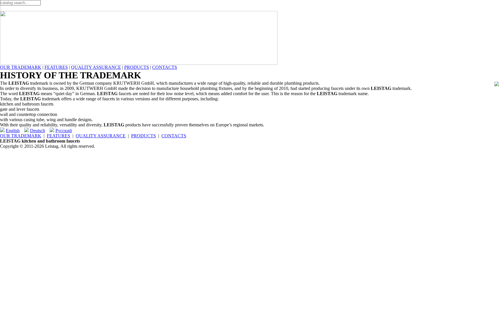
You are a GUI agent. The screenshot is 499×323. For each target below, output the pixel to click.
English (13, 130)
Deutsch (37, 130)
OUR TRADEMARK (20, 67)
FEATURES (56, 67)
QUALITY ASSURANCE (96, 67)
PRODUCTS (136, 67)
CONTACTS (164, 67)
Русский (63, 130)
